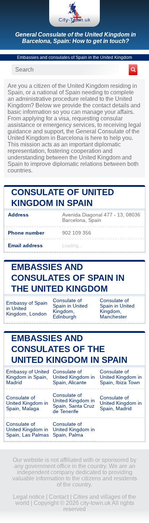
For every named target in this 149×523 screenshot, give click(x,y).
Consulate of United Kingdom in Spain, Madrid (121, 403)
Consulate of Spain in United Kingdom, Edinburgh (70, 309)
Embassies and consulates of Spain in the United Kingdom (74, 57)
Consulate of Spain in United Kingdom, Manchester (117, 309)
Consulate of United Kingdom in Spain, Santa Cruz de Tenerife (74, 403)
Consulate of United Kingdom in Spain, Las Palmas (27, 429)
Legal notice (28, 497)
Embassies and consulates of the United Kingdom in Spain (69, 349)
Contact (59, 497)
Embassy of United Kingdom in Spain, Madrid (27, 377)
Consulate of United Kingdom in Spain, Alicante (74, 377)
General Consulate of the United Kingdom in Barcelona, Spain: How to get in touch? (75, 37)
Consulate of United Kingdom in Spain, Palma (74, 429)
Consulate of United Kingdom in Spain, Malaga (27, 403)
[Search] (133, 69)
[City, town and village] (74, 13)
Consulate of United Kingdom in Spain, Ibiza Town (121, 377)
